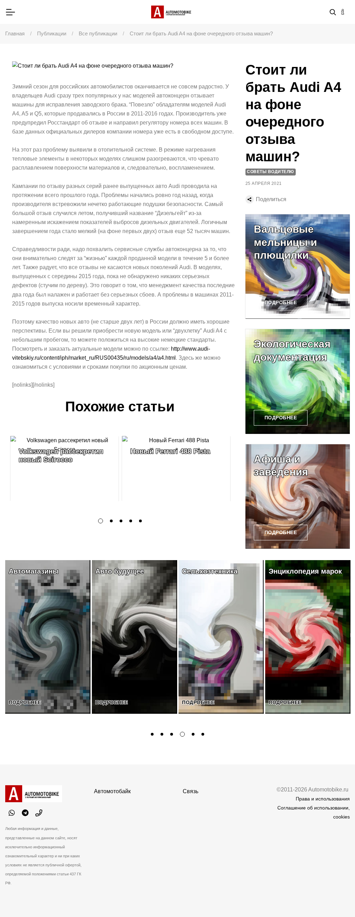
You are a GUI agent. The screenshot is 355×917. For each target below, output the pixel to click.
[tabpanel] (64, 468)
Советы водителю (270, 171)
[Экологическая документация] (297, 381)
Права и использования (323, 799)
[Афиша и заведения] (297, 496)
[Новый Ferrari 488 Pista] (176, 468)
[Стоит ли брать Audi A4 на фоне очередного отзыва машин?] (123, 65)
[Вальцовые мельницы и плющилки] (297, 266)
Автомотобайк (112, 791)
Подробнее (281, 302)
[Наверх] (336, 898)
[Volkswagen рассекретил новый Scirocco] (64, 468)
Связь (190, 791)
